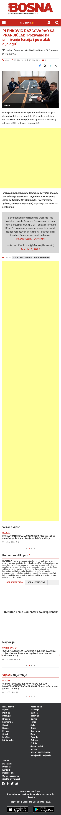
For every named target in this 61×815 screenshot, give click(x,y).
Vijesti (5, 710)
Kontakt (6, 770)
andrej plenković (22, 258)
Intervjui (6, 716)
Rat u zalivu (8, 707)
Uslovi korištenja (10, 776)
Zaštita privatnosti (11, 779)
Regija (5, 728)
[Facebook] (8, 784)
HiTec (33, 722)
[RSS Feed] (3, 784)
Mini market (8, 740)
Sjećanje (34, 710)
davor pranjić (42, 258)
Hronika (6, 719)
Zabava (34, 740)
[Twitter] (12, 784)
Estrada (34, 737)
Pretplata (7, 767)
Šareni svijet (36, 746)
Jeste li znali (36, 707)
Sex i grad (35, 731)
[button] (55, 73)
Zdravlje (34, 716)
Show (33, 728)
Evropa (5, 731)
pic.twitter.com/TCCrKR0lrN (30, 238)
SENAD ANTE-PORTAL (41, 752)
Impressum (8, 773)
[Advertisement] (30, 158)
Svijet (5, 734)
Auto (32, 725)
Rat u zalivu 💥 (26, 23)
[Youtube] (16, 784)
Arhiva (5, 761)
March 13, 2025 (30, 249)
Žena (33, 734)
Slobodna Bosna (31, 802)
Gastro (33, 719)
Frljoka (33, 743)
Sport (5, 725)
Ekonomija (7, 722)
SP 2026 (34, 749)
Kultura (34, 713)
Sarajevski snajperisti (41, 755)
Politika (6, 713)
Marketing (7, 764)
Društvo (6, 737)
